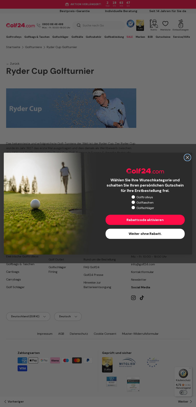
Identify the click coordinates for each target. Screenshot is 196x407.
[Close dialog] (187, 157)
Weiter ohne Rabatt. (145, 233)
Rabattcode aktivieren (145, 220)
